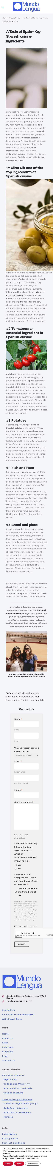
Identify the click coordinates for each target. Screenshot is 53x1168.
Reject (19, 1163)
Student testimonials (32, 700)
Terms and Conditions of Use (27, 892)
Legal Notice (9, 1134)
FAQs (5, 1043)
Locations (7, 1047)
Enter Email (20, 772)
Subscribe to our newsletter (18, 1015)
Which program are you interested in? (26, 750)
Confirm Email (21, 783)
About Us (7, 1038)
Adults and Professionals (17, 1088)
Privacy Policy (10, 1138)
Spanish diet (13, 700)
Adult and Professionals (17, 1112)
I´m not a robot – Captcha (25, 926)
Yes (19, 865)
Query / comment (24, 802)
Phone (18, 790)
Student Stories (15, 18)
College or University (15, 1108)
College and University (16, 1084)
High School (10, 1079)
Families (8, 1117)
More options (32, 1158)
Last (16, 741)
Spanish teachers (13, 1093)
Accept (7, 1163)
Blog (4, 1056)
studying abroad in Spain (25, 693)
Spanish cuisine (14, 696)
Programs (7, 1052)
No (19, 868)
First (16, 730)
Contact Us (8, 1010)
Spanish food (31, 696)
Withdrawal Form (12, 1019)
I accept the (27, 892)
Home (5, 18)
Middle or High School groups (20, 1103)
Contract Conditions (13, 1143)
